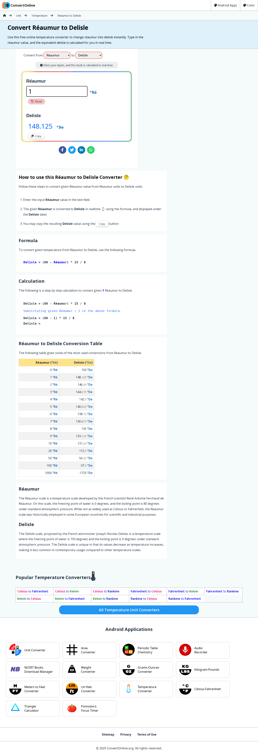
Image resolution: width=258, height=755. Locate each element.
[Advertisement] (169, 106)
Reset (38, 101)
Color (251, 5)
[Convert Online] (4, 15)
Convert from (33, 55)
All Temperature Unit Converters (129, 609)
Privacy (125, 734)
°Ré (93, 92)
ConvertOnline (23, 5)
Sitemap (108, 734)
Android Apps (227, 5)
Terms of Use (146, 734)
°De (60, 127)
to (32, 591)
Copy (38, 136)
